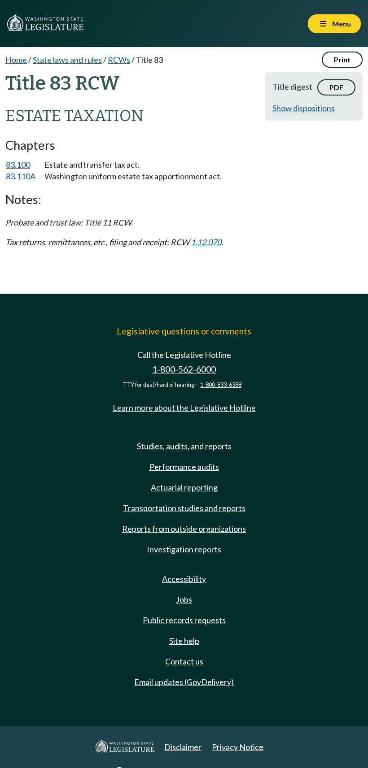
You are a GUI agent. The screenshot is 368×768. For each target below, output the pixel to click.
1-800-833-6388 (220, 385)
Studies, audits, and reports (184, 446)
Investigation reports (184, 549)
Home (16, 60)
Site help (184, 641)
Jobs (184, 599)
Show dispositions (303, 108)
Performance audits (184, 467)
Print (342, 59)
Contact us (184, 661)
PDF (336, 87)
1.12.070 (206, 242)
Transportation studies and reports (184, 508)
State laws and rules (67, 60)
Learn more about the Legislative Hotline (184, 407)
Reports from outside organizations (184, 529)
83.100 (18, 164)
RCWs (119, 60)
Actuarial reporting (184, 487)
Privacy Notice (237, 747)
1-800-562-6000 (184, 369)
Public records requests (184, 620)
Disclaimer (183, 747)
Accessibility (184, 579)
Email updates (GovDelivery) (184, 682)
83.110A (20, 176)
